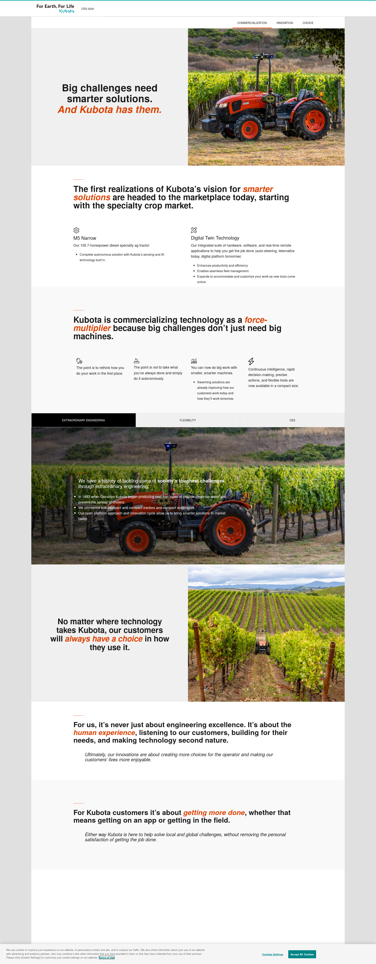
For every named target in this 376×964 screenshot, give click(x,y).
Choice (308, 23)
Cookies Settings (272, 954)
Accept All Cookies (302, 954)
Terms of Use (107, 957)
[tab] (84, 420)
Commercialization (252, 23)
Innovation (285, 23)
